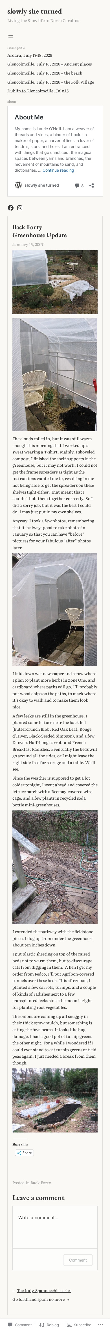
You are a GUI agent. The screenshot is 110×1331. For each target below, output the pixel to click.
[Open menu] (10, 36)
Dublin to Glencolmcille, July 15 (38, 90)
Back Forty (40, 1182)
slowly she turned (34, 11)
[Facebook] (10, 207)
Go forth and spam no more (38, 1299)
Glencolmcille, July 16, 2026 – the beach (44, 73)
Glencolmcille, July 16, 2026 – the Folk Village (50, 82)
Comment (78, 1260)
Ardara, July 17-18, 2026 (29, 55)
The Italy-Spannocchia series (44, 1290)
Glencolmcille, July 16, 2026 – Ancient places (49, 64)
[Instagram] (19, 207)
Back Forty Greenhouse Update (39, 231)
